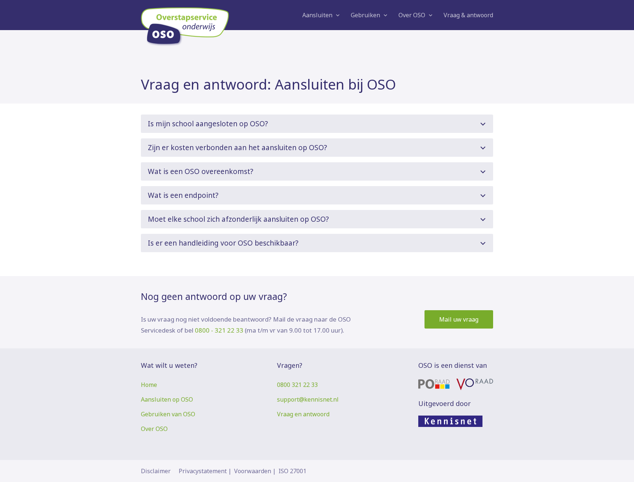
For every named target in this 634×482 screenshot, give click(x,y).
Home (149, 385)
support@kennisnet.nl (308, 399)
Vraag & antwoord (468, 15)
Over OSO (411, 15)
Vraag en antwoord (303, 414)
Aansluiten (317, 15)
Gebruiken (365, 15)
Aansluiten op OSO (167, 399)
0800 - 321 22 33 (219, 330)
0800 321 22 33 (297, 385)
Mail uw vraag (458, 319)
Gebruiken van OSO (168, 414)
